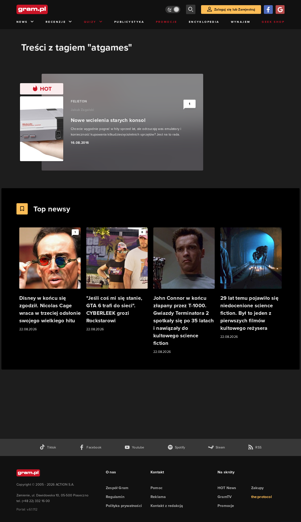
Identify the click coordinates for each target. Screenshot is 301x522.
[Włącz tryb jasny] (172, 9)
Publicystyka (129, 22)
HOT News (227, 488)
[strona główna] (43, 9)
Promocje (166, 22)
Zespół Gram (117, 488)
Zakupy (257, 488)
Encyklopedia (204, 22)
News (22, 22)
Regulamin (115, 496)
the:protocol (261, 496)
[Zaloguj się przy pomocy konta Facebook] (268, 9)
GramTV (225, 496)
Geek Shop (273, 22)
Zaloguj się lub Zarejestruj (234, 9)
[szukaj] (190, 9)
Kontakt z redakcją (166, 505)
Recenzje (56, 22)
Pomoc (156, 488)
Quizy (90, 22)
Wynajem (240, 22)
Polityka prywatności (124, 505)
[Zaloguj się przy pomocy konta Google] (280, 9)
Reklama (158, 496)
